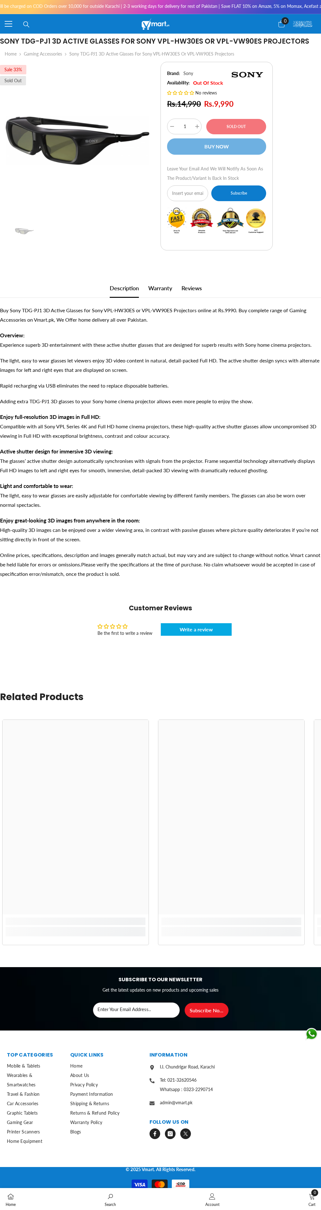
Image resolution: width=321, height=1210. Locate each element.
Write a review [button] (196, 629)
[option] (75, 138)
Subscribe (239, 193)
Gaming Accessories (43, 53)
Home (11, 53)
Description (124, 288)
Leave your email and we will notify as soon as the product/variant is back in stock (215, 173)
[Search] (26, 24)
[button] (181, 92)
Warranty (160, 288)
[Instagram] (170, 1133)
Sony (188, 73)
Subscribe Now (207, 1010)
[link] (75, 921)
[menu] (8, 24)
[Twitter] (185, 1133)
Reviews (192, 288)
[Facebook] (155, 1133)
